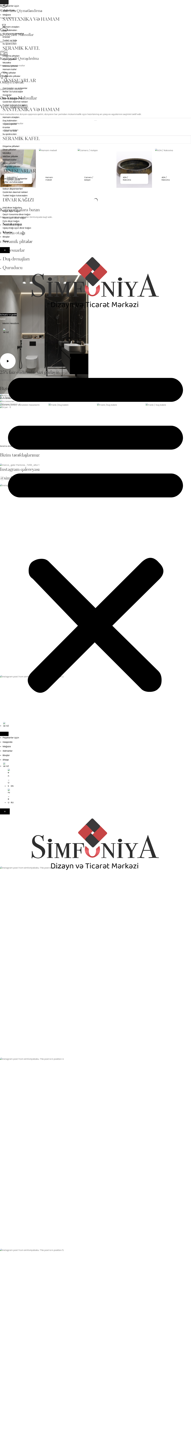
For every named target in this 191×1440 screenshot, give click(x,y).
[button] (95, 530)
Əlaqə (6, 241)
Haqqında (7, 742)
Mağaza (7, 14)
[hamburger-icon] (4, 2)
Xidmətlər (8, 232)
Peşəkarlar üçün (11, 5)
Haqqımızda (9, 10)
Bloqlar (6, 236)
